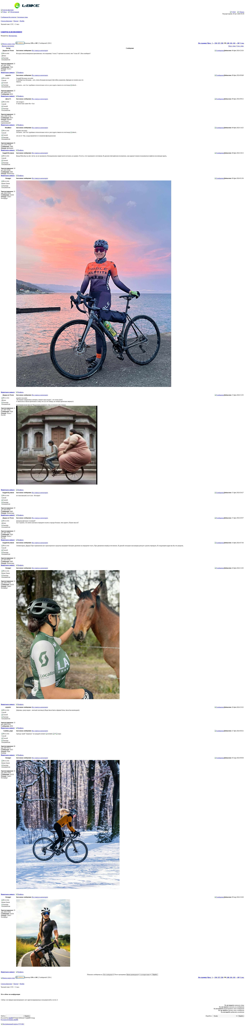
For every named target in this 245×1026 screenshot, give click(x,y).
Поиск (242, 12)
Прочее (15, 21)
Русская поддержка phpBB (9, 1019)
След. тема (240, 46)
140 (228, 43)
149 (238, 43)
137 (219, 43)
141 (231, 43)
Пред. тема (232, 46)
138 (222, 43)
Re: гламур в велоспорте (40, 50)
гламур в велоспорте (11, 31)
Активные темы (22, 17)
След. (242, 43)
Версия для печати (8, 46)
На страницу (202, 43)
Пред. (209, 43)
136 (216, 43)
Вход (5, 12)
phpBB (10, 1018)
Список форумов (6, 21)
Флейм (22, 21)
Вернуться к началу (8, 72)
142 (234, 43)
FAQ (234, 12)
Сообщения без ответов (8, 17)
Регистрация (14, 12)
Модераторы (13, 36)
